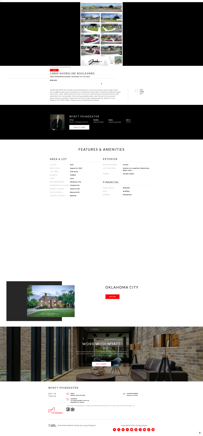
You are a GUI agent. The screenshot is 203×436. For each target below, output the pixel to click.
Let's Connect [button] (101, 364)
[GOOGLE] (136, 429)
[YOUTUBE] (131, 429)
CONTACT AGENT (79, 127)
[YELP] (140, 429)
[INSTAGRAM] (118, 429)
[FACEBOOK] (114, 429)
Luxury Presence (89, 425)
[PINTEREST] (144, 429)
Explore (112, 296)
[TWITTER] (127, 429)
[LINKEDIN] (123, 429)
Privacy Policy (141, 425)
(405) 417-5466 (98, 122)
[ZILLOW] (153, 429)
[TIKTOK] (148, 429)
